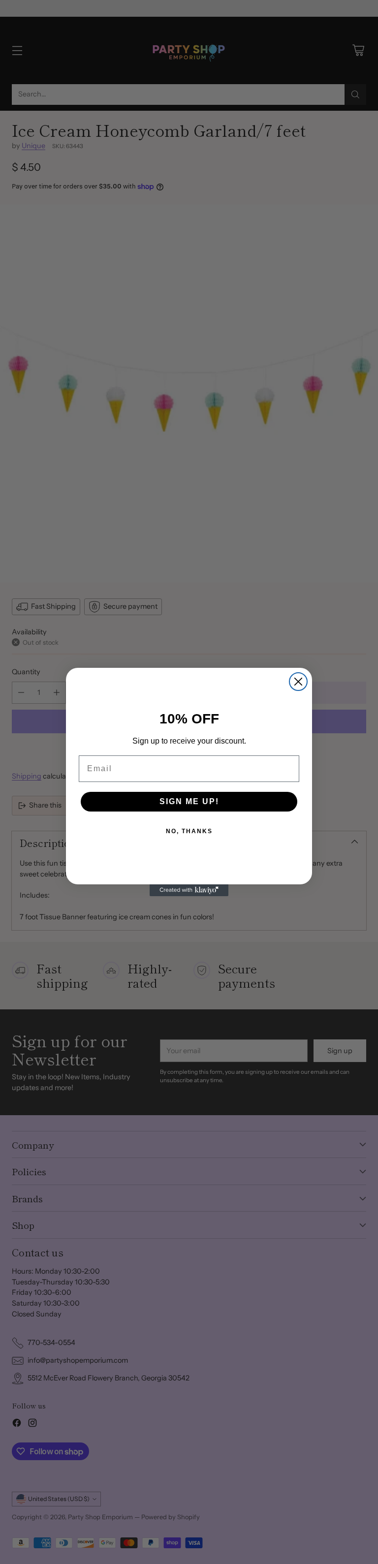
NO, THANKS (189, 831)
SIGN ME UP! (189, 801)
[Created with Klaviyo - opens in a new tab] (189, 890)
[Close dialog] (298, 681)
